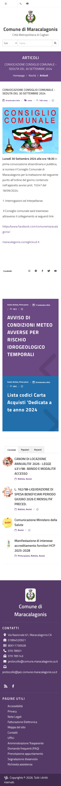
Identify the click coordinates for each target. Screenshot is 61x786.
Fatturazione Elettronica (22, 722)
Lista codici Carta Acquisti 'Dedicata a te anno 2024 (29, 402)
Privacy (12, 711)
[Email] (55, 271)
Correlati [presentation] (11, 450)
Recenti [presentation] (38, 449)
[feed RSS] (5, 686)
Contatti (13, 732)
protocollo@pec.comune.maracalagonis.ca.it (29, 672)
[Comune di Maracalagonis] (30, 17)
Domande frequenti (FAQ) (23, 748)
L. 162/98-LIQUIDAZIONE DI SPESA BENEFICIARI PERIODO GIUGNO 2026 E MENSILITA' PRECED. (35, 496)
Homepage (19, 75)
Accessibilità (15, 706)
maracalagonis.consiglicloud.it (20, 242)
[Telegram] (36, 271)
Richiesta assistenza (20, 764)
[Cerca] (55, 43)
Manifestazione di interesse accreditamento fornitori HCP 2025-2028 (34, 545)
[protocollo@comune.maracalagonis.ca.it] (27, 3)
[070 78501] (20, 3)
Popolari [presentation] (25, 449)
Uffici (11, 738)
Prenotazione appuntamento (25, 753)
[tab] (12, 449)
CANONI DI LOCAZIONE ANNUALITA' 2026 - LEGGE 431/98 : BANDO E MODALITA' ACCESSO (35, 466)
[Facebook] (42, 271)
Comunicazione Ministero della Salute (35, 522)
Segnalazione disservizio (23, 759)
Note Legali (14, 716)
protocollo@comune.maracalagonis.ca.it (33, 661)
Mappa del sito (17, 727)
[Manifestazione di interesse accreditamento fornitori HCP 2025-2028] (7, 543)
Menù (5, 3)
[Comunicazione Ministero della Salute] (7, 522)
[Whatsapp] (29, 271)
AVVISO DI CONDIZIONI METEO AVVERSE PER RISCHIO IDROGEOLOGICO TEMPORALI (30, 336)
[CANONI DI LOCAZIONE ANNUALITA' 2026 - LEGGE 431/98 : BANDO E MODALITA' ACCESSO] (7, 461)
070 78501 (15, 651)
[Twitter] (49, 271)
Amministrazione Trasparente (26, 743)
